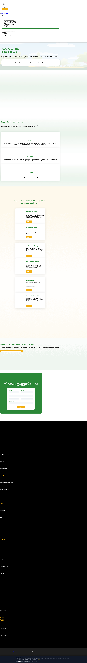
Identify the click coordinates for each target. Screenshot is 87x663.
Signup (4, 1)
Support (4, 4)
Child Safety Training (7, 29)
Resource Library (7, 33)
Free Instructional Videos (8, 36)
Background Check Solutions (9, 20)
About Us (5, 16)
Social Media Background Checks (10, 21)
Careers (5, 17)
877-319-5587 (4, 635)
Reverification (6, 23)
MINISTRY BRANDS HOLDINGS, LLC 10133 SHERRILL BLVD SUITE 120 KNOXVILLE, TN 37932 (5, 609)
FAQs (4, 34)
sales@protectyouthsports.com (7, 636)
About (3, 15)
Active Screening (26, 651)
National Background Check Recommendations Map (11, 351)
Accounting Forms (5, 5)
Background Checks (5, 19)
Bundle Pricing (6, 26)
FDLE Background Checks (8, 35)
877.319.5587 (5, 7)
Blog (4, 37)
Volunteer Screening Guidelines (9, 31)
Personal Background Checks (9, 24)
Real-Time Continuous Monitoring (10, 22)
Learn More (29, 221)
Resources (4, 32)
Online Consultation (7, 25)
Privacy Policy (11, 651)
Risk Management (5, 27)
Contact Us (5, 8)
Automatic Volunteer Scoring (9, 30)
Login (3, 3)
